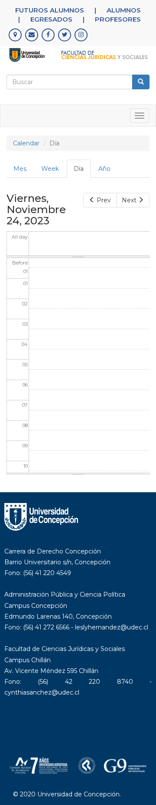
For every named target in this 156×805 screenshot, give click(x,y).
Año (104, 169)
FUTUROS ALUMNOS (49, 10)
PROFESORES (118, 19)
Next (129, 200)
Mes (19, 169)
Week (50, 169)
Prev (104, 200)
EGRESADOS (51, 19)
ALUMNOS (124, 10)
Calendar (26, 143)
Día (82, 171)
